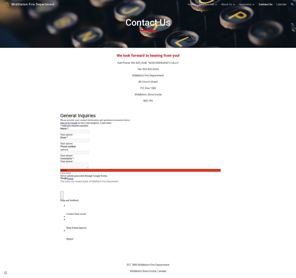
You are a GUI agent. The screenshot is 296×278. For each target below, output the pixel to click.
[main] (148, 23)
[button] (292, 4)
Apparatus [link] (245, 4)
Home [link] (191, 4)
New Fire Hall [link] (206, 4)
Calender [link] (281, 4)
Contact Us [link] (265, 4)
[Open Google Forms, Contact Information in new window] (216, 115)
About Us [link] (226, 4)
